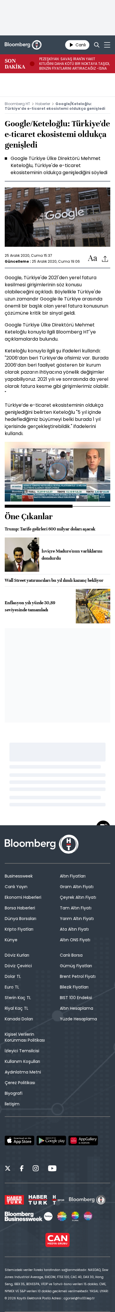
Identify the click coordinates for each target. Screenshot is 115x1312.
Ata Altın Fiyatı (74, 929)
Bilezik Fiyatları (74, 987)
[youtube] (52, 1169)
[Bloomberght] (23, 45)
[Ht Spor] (58, 1200)
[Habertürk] (14, 1200)
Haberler (42, 103)
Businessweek (19, 876)
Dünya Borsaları (20, 918)
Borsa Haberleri (20, 908)
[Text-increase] (92, 258)
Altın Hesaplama (76, 1008)
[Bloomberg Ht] (87, 1200)
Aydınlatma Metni (23, 1072)
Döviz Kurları (17, 955)
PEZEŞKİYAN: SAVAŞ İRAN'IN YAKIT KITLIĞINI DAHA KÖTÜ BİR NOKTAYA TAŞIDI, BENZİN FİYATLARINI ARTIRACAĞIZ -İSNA (74, 64)
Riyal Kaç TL (16, 1008)
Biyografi (13, 1093)
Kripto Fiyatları (19, 929)
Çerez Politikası (20, 1083)
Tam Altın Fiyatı (75, 908)
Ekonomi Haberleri (23, 897)
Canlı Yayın (16, 887)
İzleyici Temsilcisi (22, 1051)
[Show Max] (88, 1216)
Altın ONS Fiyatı (75, 940)
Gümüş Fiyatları (76, 966)
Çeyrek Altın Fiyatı (78, 897)
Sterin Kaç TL (18, 998)
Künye (11, 940)
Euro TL (12, 987)
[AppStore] (19, 1140)
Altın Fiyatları (73, 876)
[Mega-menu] (107, 45)
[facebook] (21, 1169)
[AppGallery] (83, 1140)
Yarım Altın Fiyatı (77, 918)
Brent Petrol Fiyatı (78, 976)
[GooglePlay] (51, 1140)
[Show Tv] (62, 1216)
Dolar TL (13, 976)
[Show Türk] (75, 1216)
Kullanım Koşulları (22, 1061)
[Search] (96, 45)
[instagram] (36, 1169)
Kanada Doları (19, 1019)
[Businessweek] (28, 1216)
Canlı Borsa (71, 955)
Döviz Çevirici (18, 966)
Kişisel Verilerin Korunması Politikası (25, 1037)
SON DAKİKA (15, 64)
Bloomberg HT (17, 103)
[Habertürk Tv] (38, 1200)
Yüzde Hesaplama (78, 1019)
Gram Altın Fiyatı (76, 887)
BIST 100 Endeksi (76, 998)
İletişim (12, 1104)
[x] (8, 1169)
